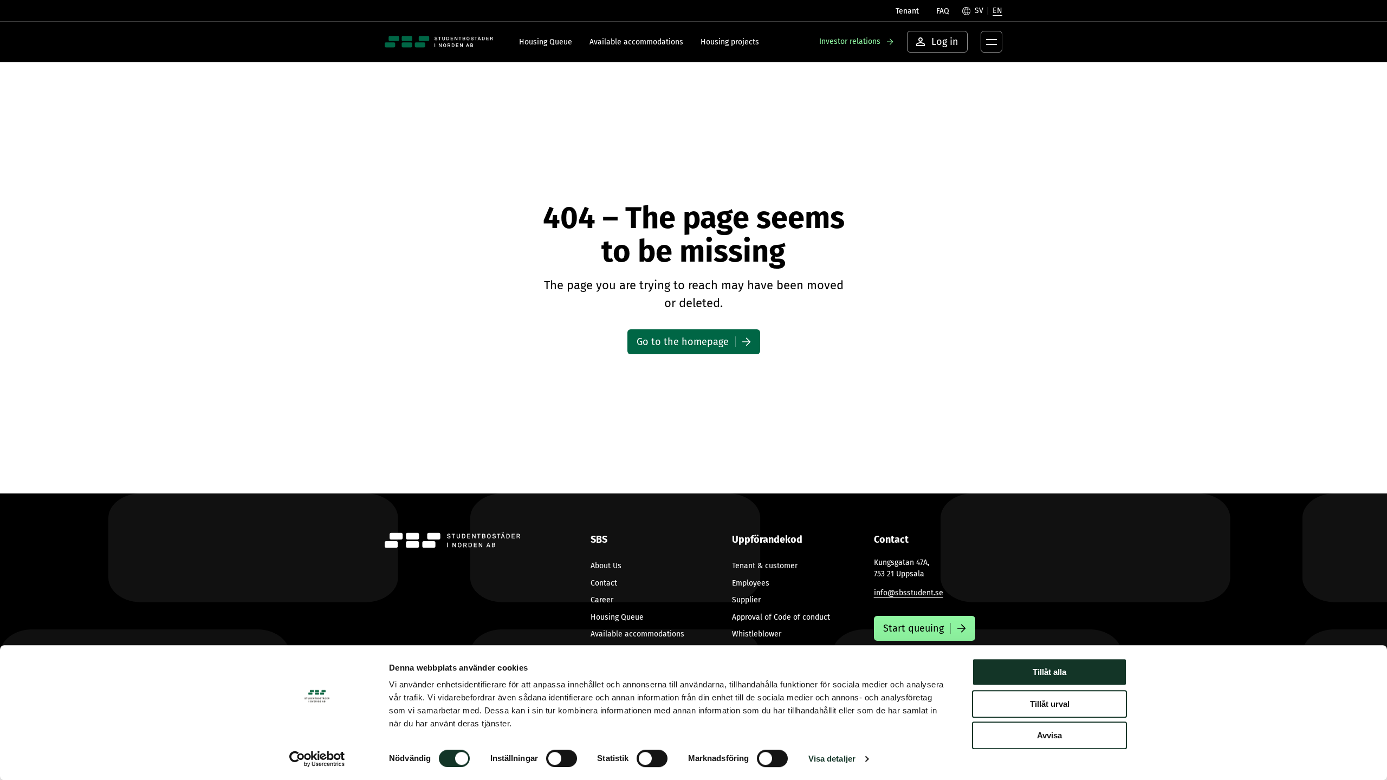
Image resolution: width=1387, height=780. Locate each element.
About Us (606, 565)
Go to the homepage (683, 342)
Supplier (746, 599)
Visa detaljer (831, 758)
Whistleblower (756, 634)
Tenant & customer (765, 565)
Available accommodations (636, 42)
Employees (750, 583)
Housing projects (730, 42)
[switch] (561, 758)
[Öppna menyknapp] (991, 42)
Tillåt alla (1049, 672)
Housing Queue (545, 42)
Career (602, 599)
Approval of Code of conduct (781, 617)
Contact (604, 583)
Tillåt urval (1050, 703)
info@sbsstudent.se (908, 592)
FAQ (942, 11)
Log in (944, 42)
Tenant (907, 11)
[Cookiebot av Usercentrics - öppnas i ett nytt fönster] (317, 759)
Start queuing (913, 628)
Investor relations (849, 41)
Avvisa (1049, 735)
